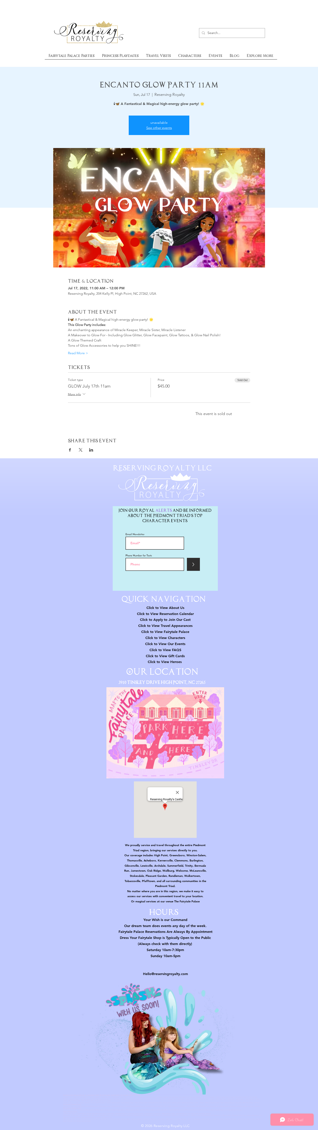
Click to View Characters (165, 638)
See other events (159, 128)
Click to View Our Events (165, 644)
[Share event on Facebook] (70, 450)
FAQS (176, 650)
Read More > (78, 353)
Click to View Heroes (165, 662)
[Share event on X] (81, 450)
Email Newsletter (135, 534)
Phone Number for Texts (138, 555)
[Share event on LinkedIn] (91, 450)
